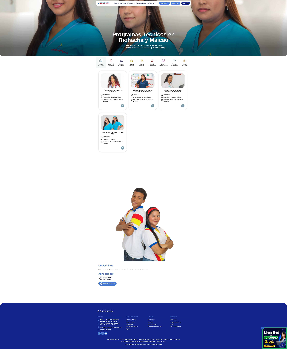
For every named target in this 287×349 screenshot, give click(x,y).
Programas (130, 3)
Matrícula (150, 322)
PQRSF (128, 329)
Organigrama (129, 324)
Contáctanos (150, 3)
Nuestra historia (130, 322)
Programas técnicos (175, 322)
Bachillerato (123, 3)
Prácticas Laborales (141, 3)
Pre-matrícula (151, 319)
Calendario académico (132, 326)
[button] (282, 344)
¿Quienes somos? (131, 319)
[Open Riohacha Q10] (168, 3)
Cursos (172, 324)
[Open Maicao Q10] (178, 3)
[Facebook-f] (99, 333)
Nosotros (116, 3)
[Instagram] (102, 333)
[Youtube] (105, 333)
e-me (160, 344)
